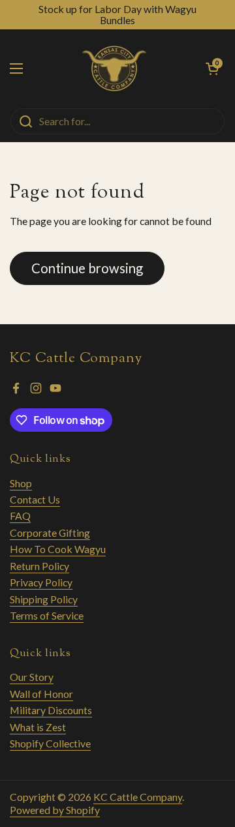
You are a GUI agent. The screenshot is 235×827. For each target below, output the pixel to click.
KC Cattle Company (137, 796)
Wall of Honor (41, 693)
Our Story (32, 676)
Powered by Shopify (55, 810)
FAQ (20, 515)
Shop (21, 483)
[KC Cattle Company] (114, 68)
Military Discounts (51, 710)
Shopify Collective (50, 743)
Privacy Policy (41, 582)
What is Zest (38, 727)
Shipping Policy (44, 599)
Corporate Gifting (50, 532)
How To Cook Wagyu (58, 549)
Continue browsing (87, 268)
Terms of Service (47, 615)
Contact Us (35, 499)
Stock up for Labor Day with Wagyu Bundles (117, 14)
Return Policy (39, 566)
